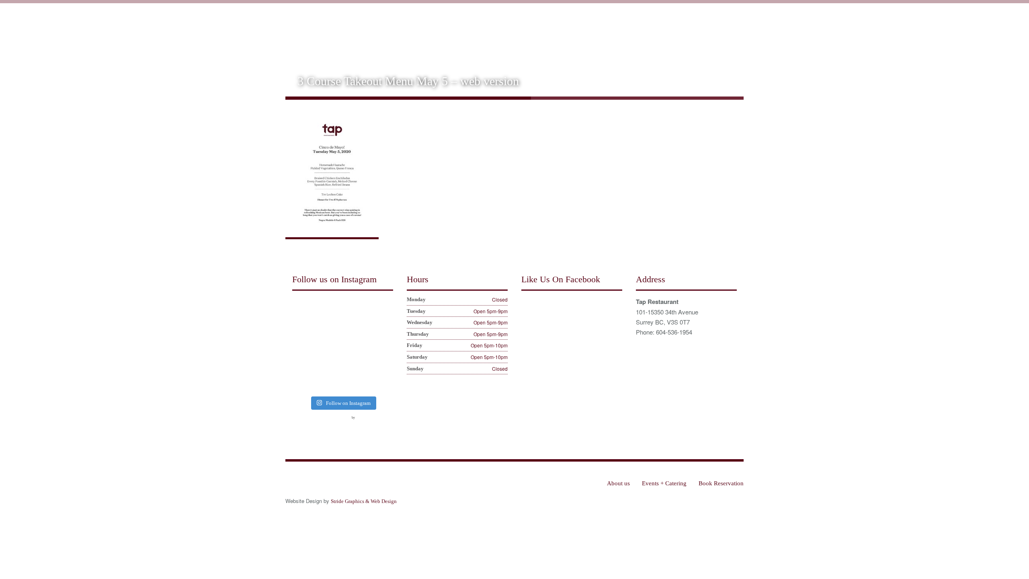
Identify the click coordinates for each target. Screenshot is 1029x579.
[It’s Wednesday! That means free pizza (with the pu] (355, 382)
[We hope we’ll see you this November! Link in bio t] (382, 308)
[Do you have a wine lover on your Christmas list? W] (303, 308)
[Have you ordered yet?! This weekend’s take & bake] (382, 364)
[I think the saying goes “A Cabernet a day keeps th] (355, 327)
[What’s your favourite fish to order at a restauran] (329, 345)
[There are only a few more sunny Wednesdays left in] (382, 345)
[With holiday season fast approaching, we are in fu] (329, 327)
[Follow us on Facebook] (298, 422)
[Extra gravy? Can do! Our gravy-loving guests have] (303, 345)
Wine (615, 33)
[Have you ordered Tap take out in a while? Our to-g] (382, 382)
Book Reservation (715, 33)
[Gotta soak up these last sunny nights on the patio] (303, 364)
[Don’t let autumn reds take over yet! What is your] (355, 345)
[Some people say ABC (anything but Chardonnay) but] (329, 364)
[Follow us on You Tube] (328, 422)
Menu (589, 33)
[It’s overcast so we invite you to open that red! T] (329, 382)
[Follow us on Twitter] (313, 422)
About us (558, 33)
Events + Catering (657, 33)
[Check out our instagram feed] (343, 422)
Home (526, 33)
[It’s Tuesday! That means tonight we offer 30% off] (303, 382)
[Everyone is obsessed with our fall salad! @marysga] (303, 327)
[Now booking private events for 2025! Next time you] (355, 308)
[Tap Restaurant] (343, 28)
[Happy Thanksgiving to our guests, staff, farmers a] (382, 327)
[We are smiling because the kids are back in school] (355, 364)
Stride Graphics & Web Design (364, 501)
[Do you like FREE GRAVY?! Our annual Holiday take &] (329, 308)
